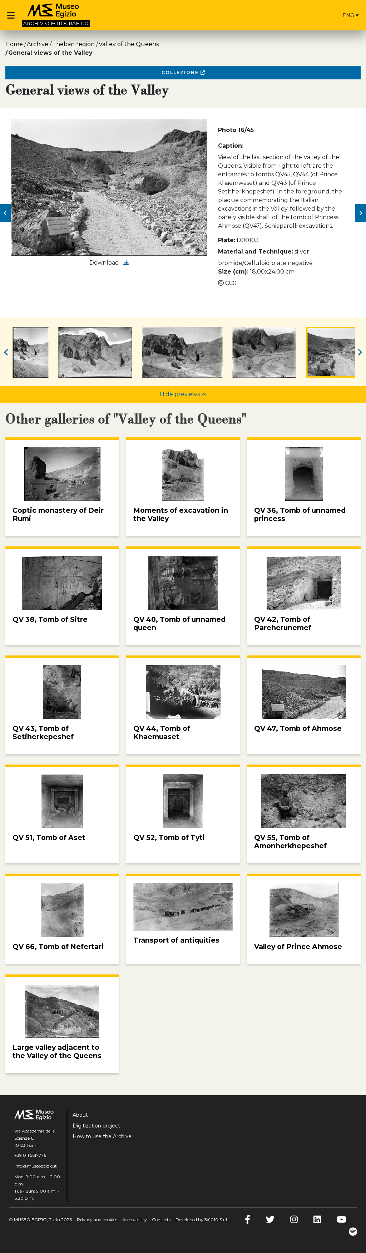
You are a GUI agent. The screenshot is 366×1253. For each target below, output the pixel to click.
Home (14, 44)
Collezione (181, 72)
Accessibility (134, 1219)
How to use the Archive (102, 1136)
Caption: (230, 145)
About (80, 1115)
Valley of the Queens (129, 44)
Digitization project (96, 1125)
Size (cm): (233, 271)
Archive (37, 44)
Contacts (161, 1219)
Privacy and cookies (97, 1219)
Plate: (226, 240)
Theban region (73, 44)
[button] (5, 213)
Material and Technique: (255, 251)
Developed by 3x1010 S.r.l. (201, 1219)
